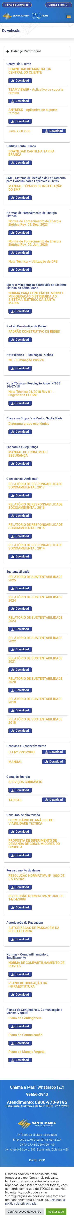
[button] (68, 16)
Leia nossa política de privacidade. (35, 1201)
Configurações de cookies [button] (24, 1211)
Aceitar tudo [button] (56, 1211)
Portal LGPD (37, 1160)
